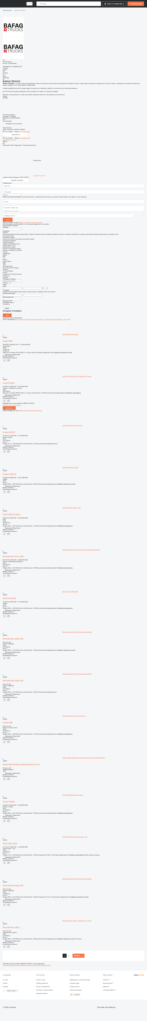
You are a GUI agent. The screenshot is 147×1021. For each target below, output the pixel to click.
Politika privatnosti (42, 983)
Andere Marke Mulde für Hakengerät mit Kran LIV (21, 764)
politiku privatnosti (24, 222)
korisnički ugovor (37, 222)
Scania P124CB (8, 383)
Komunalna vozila (14, 965)
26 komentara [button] (7, 62)
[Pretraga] (38, 3)
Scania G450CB (9, 802)
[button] (14, 123)
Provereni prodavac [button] (9, 114)
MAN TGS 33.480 (9, 598)
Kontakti (5, 986)
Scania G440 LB (9, 432)
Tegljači (35, 965)
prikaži (7, 308)
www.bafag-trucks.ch (9, 140)
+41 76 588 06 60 (24, 131)
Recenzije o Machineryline (44, 990)
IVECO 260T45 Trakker (11, 514)
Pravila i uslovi (40, 980)
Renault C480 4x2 (9, 474)
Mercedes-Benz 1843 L (11, 927)
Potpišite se (9, 408)
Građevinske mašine (26, 965)
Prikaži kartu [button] (37, 160)
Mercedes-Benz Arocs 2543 (13, 556)
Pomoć (5, 983)
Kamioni (5, 965)
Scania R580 (7, 341)
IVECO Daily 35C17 (10, 843)
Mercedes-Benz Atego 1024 (13, 639)
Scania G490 (7, 722)
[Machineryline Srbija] (13, 3)
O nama (5, 980)
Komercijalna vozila (44, 965)
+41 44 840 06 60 (24, 138)
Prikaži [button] (16, 131)
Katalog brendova (42, 993)
